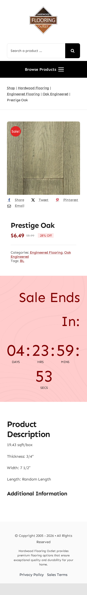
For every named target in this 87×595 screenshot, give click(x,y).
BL (22, 261)
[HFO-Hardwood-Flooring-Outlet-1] (43, 4)
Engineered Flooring (46, 252)
